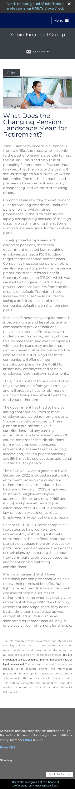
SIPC (39, 740)
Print (11, 72)
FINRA (27, 740)
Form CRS (7, 747)
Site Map (6, 760)
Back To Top (57, 774)
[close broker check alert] (69, 3)
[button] (61, 20)
